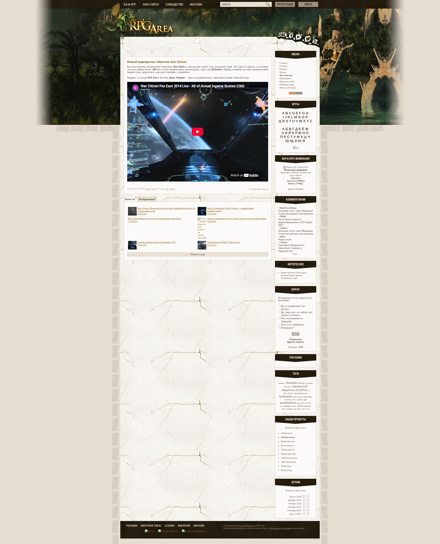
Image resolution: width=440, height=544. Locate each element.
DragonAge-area (288, 453)
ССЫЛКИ (169, 525)
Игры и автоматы (288, 87)
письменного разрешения (280, 528)
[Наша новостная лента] (315, 38)
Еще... (296, 253)
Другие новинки (296, 189)
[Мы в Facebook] (292, 38)
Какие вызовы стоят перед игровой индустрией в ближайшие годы (293, 275)
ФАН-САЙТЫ (151, 4)
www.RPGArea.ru (247, 525)
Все (295, 147)
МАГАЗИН (196, 4)
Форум (283, 72)
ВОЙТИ (308, 4)
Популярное (285, 78)
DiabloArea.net (288, 441)
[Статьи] (308, 496)
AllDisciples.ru (288, 449)
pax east (265, 189)
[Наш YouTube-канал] (299, 38)
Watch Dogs (286, 470)
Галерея (283, 66)
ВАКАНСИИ (184, 525)
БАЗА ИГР (130, 4)
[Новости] (303, 496)
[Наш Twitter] (307, 38)
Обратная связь (287, 84)
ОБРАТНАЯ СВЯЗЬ (151, 525)
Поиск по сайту (287, 81)
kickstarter (256, 189)
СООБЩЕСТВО (174, 4)
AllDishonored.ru (289, 458)
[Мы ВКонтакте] (283, 38)
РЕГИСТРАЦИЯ (285, 4)
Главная (283, 63)
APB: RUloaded (288, 462)
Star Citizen (170, 189)
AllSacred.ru (286, 433)
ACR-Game (286, 466)
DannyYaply (151, 189)
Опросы (283, 69)
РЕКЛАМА (132, 525)
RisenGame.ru (287, 445)
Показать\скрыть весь (295, 427)
